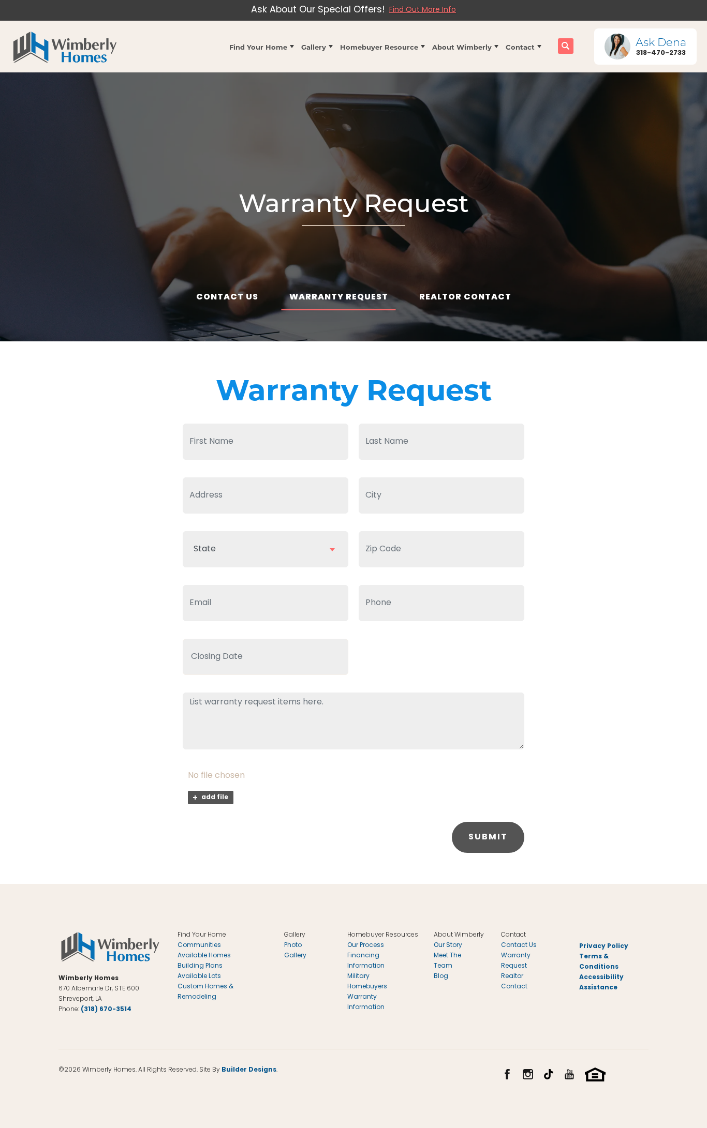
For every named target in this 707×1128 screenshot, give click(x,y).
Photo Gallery (295, 950)
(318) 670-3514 (106, 1009)
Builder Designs (249, 1070)
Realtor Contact (465, 297)
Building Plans (200, 966)
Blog (441, 976)
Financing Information (366, 961)
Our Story (448, 945)
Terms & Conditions (598, 962)
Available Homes (204, 956)
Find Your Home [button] (258, 46)
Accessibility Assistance (601, 982)
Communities (199, 945)
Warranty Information (366, 1002)
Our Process (365, 945)
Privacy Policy (603, 946)
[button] (262, 46)
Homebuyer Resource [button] (379, 46)
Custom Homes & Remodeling (205, 992)
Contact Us (227, 297)
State (205, 549)
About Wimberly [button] (462, 46)
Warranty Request (338, 297)
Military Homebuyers (367, 981)
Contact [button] (520, 46)
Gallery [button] (313, 46)
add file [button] (214, 797)
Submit (488, 837)
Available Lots (199, 976)
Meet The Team (447, 961)
